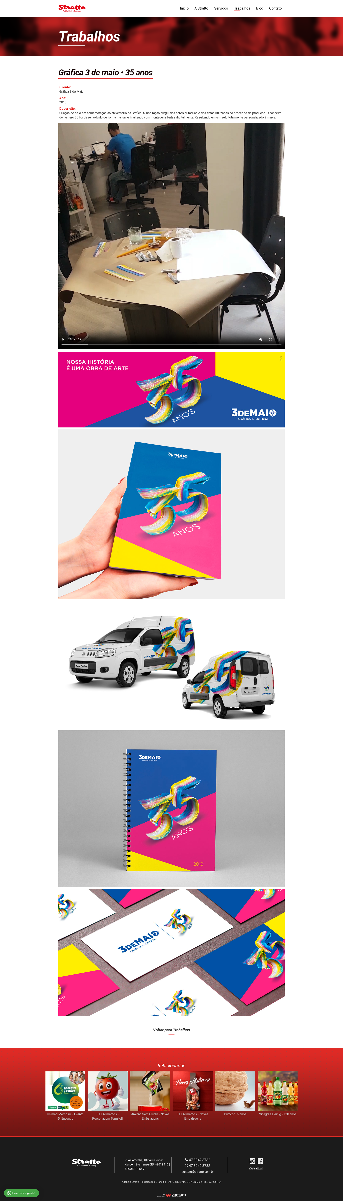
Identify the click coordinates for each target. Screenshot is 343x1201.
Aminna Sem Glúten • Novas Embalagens (150, 1116)
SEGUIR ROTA (134, 1168)
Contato (275, 8)
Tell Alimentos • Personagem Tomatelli (107, 1116)
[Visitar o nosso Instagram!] (252, 1162)
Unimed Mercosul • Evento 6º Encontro (65, 1116)
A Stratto (201, 8)
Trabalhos (242, 8)
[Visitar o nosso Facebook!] (260, 1162)
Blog (259, 8)
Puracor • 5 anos (235, 1114)
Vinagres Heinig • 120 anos (278, 1114)
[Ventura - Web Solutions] (171, 1195)
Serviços (221, 8)
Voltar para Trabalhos (171, 1030)
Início (184, 8)
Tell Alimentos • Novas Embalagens (192, 1116)
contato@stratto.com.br (198, 1172)
